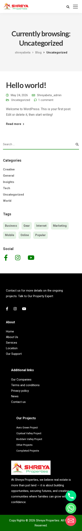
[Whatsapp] (70, 508)
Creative (9, 169)
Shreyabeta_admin (49, 95)
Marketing (60, 225)
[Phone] (70, 495)
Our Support (14, 354)
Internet (41, 225)
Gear (26, 225)
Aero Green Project (27, 427)
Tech (6, 188)
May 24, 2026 (19, 95)
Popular (40, 235)
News (15, 396)
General (8, 175)
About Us (12, 337)
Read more (13, 124)
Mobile (9, 235)
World (7, 201)
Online (24, 235)
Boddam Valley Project (29, 439)
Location (12, 348)
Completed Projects (27, 450)
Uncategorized (20, 100)
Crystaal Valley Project (28, 433)
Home (10, 331)
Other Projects (24, 444)
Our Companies (21, 379)
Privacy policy (20, 391)
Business (11, 225)
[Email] (70, 520)
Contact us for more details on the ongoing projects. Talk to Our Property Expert (34, 293)
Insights (8, 182)
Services (11, 342)
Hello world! (26, 85)
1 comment (45, 100)
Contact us (18, 402)
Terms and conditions (25, 385)
